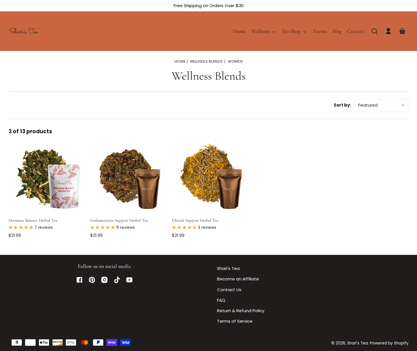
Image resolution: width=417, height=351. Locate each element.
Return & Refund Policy (240, 311)
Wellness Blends (206, 62)
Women (235, 62)
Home (180, 62)
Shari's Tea (228, 268)
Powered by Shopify (389, 343)
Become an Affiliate (238, 279)
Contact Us (229, 290)
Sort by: (342, 105)
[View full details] (45, 176)
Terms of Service (234, 321)
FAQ (221, 300)
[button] (374, 31)
